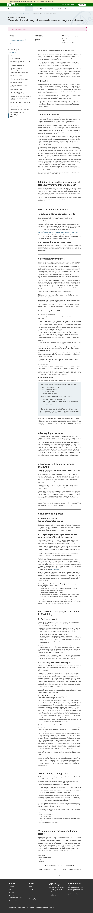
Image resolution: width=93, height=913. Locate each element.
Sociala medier (32, 892)
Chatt (30, 886)
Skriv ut (52, 907)
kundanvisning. (55, 569)
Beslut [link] (36, 8)
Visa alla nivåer (12, 52)
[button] (44, 869)
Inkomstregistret (13, 900)
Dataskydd (25, 907)
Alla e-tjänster (12, 892)
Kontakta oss (32, 889)
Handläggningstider (34, 899)
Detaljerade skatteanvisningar (16, 8)
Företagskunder (31, 4)
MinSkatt (11, 886)
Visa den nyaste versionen (17, 40)
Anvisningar (26, 13)
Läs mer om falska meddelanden (46, 1)
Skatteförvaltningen (74, 893)
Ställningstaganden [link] (45, 8)
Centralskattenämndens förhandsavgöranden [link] (64, 8)
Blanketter (31, 895)
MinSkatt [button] (82, 4)
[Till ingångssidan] (11, 4)
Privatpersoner (21, 4)
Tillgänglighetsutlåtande (42, 907)
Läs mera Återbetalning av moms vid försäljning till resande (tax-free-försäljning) (59, 232)
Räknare (11, 889)
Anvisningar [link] (29, 9)
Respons (32, 907)
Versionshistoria (14, 44)
